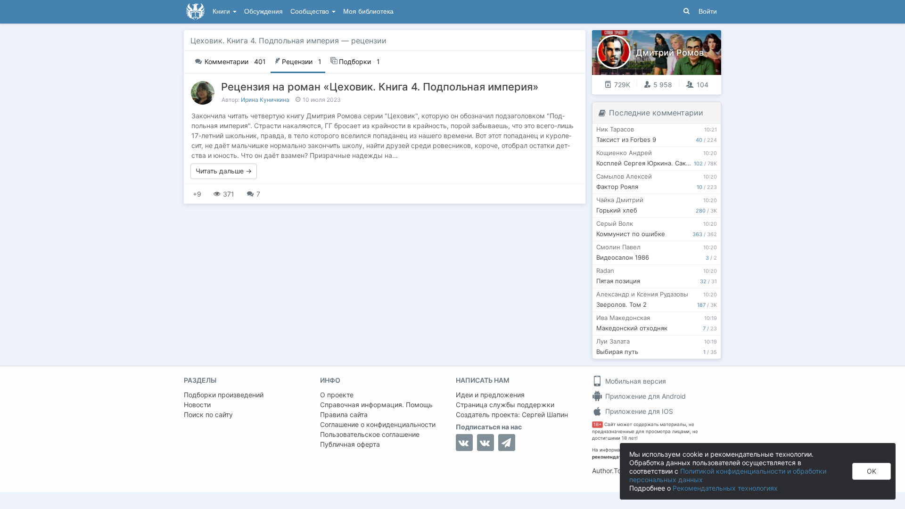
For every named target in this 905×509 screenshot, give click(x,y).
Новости (197, 405)
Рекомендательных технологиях (725, 488)
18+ (597, 424)
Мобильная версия (634, 381)
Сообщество (310, 11)
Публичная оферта (350, 444)
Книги (222, 11)
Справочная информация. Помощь (376, 405)
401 (235, 61)
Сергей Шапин (545, 414)
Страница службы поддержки (505, 405)
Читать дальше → (224, 171)
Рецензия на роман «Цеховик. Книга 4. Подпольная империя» (380, 87)
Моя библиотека (368, 11)
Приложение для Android (644, 396)
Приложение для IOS (638, 411)
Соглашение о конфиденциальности (378, 424)
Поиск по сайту (208, 414)
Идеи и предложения (490, 395)
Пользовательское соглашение (370, 434)
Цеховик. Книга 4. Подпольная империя (264, 40)
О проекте (337, 395)
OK (871, 471)
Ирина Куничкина (265, 99)
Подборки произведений (223, 395)
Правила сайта (344, 414)
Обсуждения (263, 11)
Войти (708, 11)
